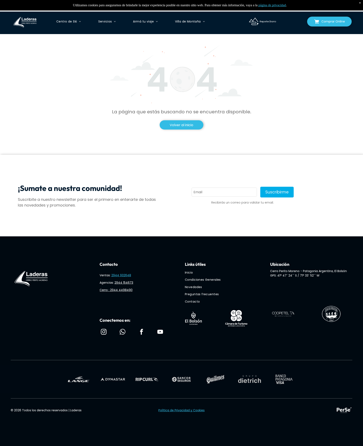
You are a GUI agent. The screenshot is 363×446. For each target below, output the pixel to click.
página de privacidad (272, 5)
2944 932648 (121, 275)
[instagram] (104, 332)
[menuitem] (68, 21)
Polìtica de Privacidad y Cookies (181, 410)
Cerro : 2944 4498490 (116, 290)
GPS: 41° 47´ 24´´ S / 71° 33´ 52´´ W (295, 275)
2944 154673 (123, 283)
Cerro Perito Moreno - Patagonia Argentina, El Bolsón (308, 271)
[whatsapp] (122, 332)
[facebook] (141, 332)
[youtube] (160, 332)
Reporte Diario (268, 21)
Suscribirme (277, 192)
